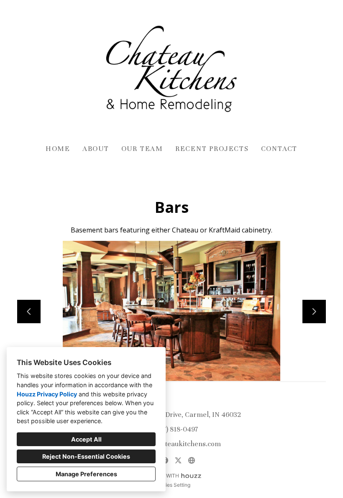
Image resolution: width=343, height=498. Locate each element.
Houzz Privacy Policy (47, 394)
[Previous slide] (29, 311)
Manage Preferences (86, 474)
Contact (279, 148)
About (95, 148)
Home (58, 148)
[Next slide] (314, 311)
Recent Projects (212, 148)
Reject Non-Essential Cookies (86, 456)
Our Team (142, 148)
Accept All (86, 439)
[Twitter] (178, 460)
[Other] (191, 460)
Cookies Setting (171, 485)
